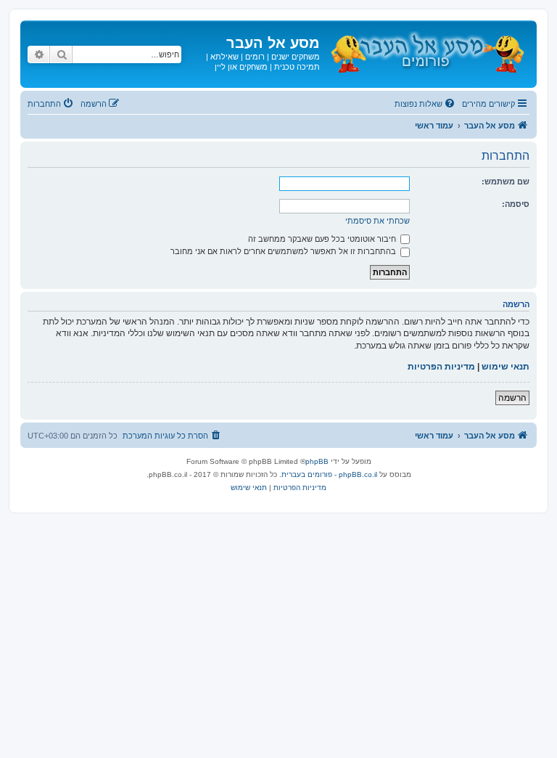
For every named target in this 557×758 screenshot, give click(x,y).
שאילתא (224, 56)
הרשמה (512, 398)
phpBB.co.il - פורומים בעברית (329, 474)
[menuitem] (426, 104)
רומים (255, 56)
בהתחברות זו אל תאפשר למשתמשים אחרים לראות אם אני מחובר (284, 251)
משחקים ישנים (295, 56)
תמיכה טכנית (297, 66)
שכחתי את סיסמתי (377, 220)
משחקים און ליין (241, 66)
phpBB (317, 461)
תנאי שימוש (505, 367)
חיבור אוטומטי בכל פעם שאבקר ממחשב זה (323, 239)
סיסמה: (515, 204)
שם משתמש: (505, 181)
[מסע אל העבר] (426, 50)
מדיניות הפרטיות (441, 367)
